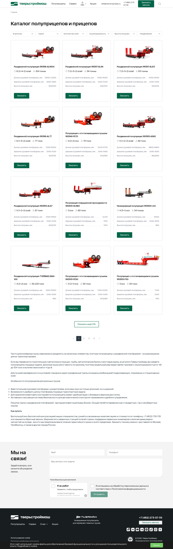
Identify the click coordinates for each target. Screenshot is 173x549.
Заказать (21, 95)
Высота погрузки (122, 34)
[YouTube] (137, 530)
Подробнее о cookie (27, 546)
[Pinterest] (156, 530)
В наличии (17, 34)
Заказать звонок (146, 3)
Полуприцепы (58, 4)
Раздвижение (146, 34)
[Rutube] (128, 530)
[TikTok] (151, 530)
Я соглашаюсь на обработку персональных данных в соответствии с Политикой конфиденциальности (122, 487)
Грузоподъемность (97, 34)
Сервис (73, 4)
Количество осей (71, 34)
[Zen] (147, 530)
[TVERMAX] (86, 517)
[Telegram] (142, 530)
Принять (156, 545)
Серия (41, 34)
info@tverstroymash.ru (110, 4)
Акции (93, 4)
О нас (82, 4)
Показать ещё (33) (87, 324)
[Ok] (160, 530)
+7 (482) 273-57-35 (129, 3)
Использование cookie (20, 538)
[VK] (133, 530)
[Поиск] (159, 3)
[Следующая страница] (99, 338)
